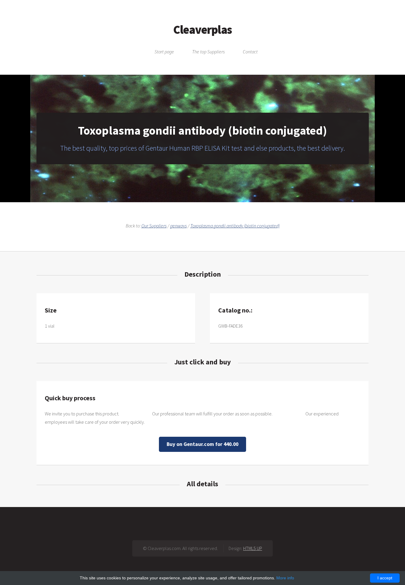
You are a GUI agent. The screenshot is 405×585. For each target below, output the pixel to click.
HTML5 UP (252, 548)
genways (178, 226)
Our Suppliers (154, 226)
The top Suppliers (208, 52)
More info (285, 578)
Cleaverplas (202, 29)
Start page (164, 52)
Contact (250, 52)
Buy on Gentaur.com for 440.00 (202, 444)
